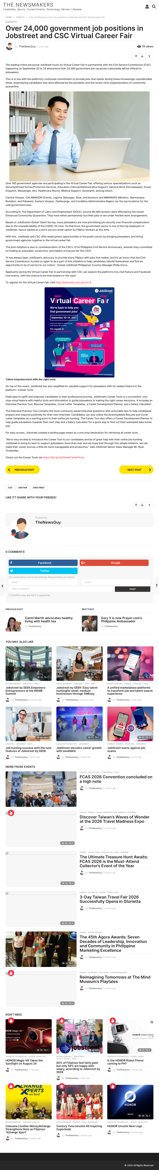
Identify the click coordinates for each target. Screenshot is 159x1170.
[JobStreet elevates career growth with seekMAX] (79, 724)
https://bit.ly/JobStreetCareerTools (63, 457)
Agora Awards (95, 932)
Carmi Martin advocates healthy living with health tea (49, 619)
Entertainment (63, 1122)
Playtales (104, 972)
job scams (129, 744)
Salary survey (63, 1059)
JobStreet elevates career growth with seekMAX (79, 749)
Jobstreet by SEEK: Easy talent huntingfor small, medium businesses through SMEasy (77, 690)
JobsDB (127, 684)
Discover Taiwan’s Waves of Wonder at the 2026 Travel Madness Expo (115, 819)
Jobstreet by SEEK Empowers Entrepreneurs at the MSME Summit (25, 690)
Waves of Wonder (127, 812)
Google (115, 562)
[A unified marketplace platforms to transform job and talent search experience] (130, 663)
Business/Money (13, 684)
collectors (94, 772)
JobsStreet (78, 1056)
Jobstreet (39, 487)
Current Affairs (115, 744)
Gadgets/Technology (66, 744)
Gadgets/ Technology (16, 1056)
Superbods (92, 1122)
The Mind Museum (118, 972)
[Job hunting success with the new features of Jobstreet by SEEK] (29, 724)
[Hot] (11, 813)
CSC (10, 487)
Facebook (44, 562)
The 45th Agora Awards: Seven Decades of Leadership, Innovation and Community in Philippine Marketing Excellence (113, 944)
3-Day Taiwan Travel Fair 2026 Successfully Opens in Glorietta (110, 899)
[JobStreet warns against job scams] (130, 724)
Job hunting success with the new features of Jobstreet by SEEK (28, 749)
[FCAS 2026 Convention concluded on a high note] (41, 789)
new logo (143, 1122)
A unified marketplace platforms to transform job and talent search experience (130, 690)
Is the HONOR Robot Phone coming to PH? (125, 1062)
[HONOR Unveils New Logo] (130, 1102)
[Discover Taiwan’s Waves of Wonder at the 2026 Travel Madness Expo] (41, 829)
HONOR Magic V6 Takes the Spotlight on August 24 (24, 1062)
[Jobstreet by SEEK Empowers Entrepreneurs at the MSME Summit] (29, 663)
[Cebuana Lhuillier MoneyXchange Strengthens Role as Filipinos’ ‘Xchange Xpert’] (29, 1102)
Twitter (45, 570)
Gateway (124, 852)
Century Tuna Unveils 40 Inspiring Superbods (79, 1127)
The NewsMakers (28, 5)
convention (107, 772)
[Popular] (62, 1086)
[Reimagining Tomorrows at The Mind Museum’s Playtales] (41, 989)
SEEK (36, 684)
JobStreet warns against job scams (126, 749)
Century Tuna (79, 1122)
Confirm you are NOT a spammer (30, 595)
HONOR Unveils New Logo (124, 1126)
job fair (22, 487)
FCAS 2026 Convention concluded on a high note (116, 779)
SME (93, 684)
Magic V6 (40, 1056)
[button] (147, 6)
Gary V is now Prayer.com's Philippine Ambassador (121, 619)
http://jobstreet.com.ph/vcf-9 (73, 282)
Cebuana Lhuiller (31, 1122)
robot (141, 1056)
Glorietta (93, 892)
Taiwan (91, 812)
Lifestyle (10, 744)
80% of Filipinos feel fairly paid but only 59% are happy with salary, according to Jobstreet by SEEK (78, 1067)
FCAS (116, 772)
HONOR (32, 1056)
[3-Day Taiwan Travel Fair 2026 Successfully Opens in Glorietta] (41, 909)
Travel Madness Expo (106, 812)
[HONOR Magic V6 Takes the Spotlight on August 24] (29, 1036)
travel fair (112, 892)
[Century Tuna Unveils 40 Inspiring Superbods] (79, 1102)
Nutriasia (92, 972)
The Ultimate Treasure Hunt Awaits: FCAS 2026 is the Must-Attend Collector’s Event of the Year (114, 861)
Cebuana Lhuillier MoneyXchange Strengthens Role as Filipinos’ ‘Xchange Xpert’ (28, 1129)
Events (11, 22)
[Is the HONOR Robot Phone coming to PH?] (130, 1036)
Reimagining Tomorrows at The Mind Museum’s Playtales (115, 979)
